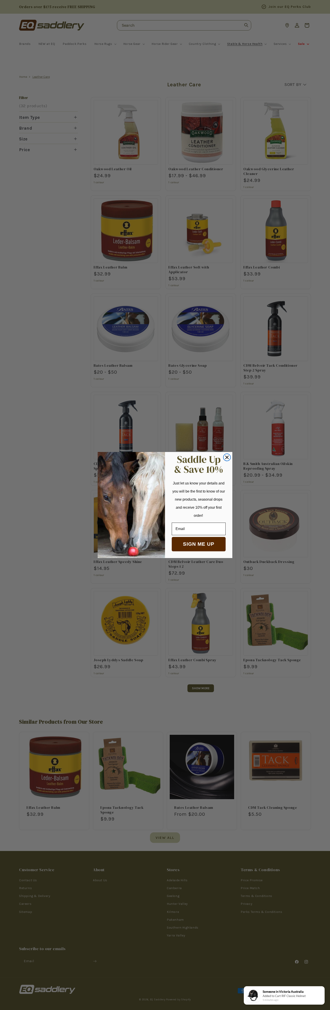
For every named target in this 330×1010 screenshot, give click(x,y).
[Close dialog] (227, 457)
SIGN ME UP (198, 544)
